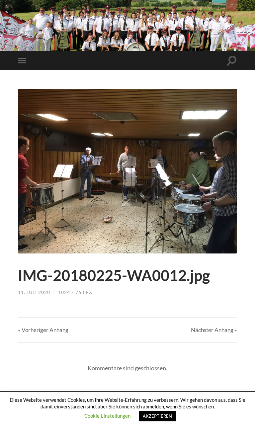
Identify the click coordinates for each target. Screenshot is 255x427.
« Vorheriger (43, 329)
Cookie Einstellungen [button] (107, 416)
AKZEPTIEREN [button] (157, 416)
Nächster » (214, 329)
